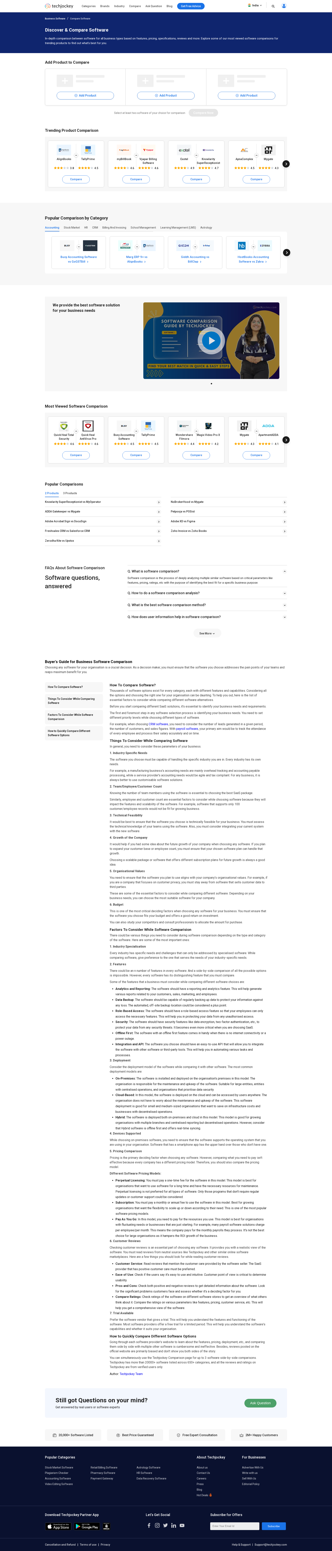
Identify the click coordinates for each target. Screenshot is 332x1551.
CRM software (158, 724)
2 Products (52, 493)
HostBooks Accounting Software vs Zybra (253, 259)
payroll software (187, 729)
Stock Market (72, 227)
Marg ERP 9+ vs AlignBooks (136, 259)
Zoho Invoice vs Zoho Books (189, 530)
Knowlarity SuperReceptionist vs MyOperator (73, 501)
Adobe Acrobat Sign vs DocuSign (65, 521)
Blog (170, 6)
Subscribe (274, 1526)
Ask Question (153, 6)
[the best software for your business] (59, 7)
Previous (46, 164)
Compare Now (203, 113)
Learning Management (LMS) (178, 227)
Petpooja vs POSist (183, 511)
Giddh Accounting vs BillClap (195, 259)
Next (286, 164)
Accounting (52, 227)
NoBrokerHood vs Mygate (187, 501)
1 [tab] (211, 383)
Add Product (87, 95)
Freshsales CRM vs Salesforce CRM (67, 530)
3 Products (70, 493)
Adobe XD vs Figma (183, 521)
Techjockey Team (131, 1374)
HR (86, 227)
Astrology (206, 227)
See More (205, 633)
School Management (143, 227)
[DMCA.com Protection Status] (106, 1529)
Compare (135, 6)
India (255, 5)
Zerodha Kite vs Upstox (59, 540)
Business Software (55, 18)
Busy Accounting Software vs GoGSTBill (79, 259)
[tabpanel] (211, 340)
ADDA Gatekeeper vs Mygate (62, 511)
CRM (95, 227)
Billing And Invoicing (114, 227)
